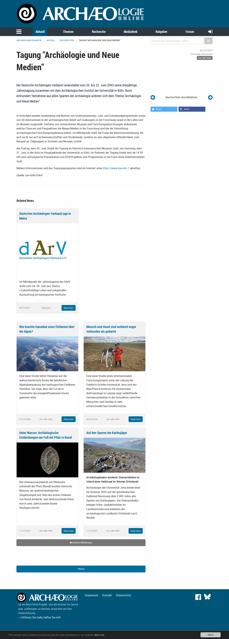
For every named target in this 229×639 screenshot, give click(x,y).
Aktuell (40, 31)
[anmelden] (210, 31)
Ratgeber (161, 31)
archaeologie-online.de (29, 40)
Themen (68, 31)
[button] (164, 109)
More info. (99, 634)
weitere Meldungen (82, 542)
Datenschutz (123, 595)
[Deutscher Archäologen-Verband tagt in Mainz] (43, 250)
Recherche (99, 31)
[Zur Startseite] (81, 13)
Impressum (91, 595)
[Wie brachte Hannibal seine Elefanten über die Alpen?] (47, 353)
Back (81, 568)
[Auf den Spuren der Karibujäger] (114, 455)
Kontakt (107, 595)
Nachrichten (67, 40)
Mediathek (130, 31)
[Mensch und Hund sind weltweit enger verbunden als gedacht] (114, 353)
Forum (190, 31)
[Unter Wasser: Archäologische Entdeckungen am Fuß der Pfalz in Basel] (47, 459)
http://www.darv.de (114, 168)
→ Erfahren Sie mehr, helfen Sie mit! (39, 617)
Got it (210, 634)
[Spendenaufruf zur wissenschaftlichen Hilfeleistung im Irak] (153, 97)
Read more (68, 308)
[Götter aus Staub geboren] (210, 97)
